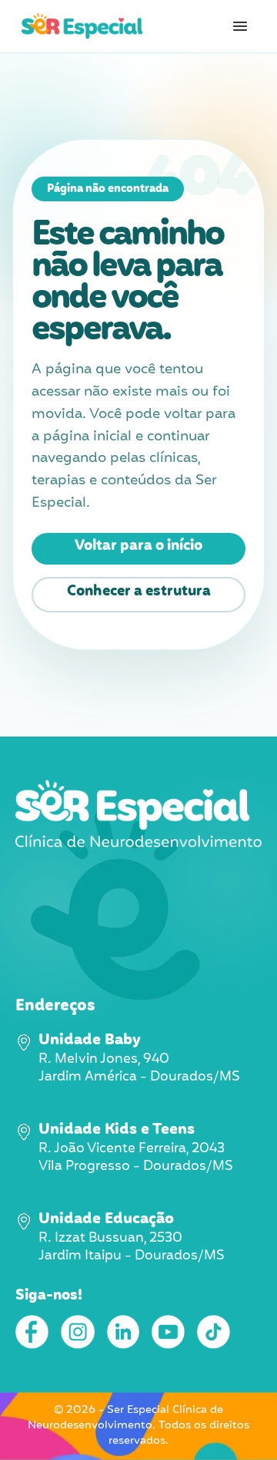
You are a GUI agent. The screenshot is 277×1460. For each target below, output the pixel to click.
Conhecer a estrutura (139, 591)
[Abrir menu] (240, 26)
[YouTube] (168, 1332)
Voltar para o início (138, 546)
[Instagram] (78, 1332)
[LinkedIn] (123, 1332)
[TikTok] (213, 1332)
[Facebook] (31, 1332)
